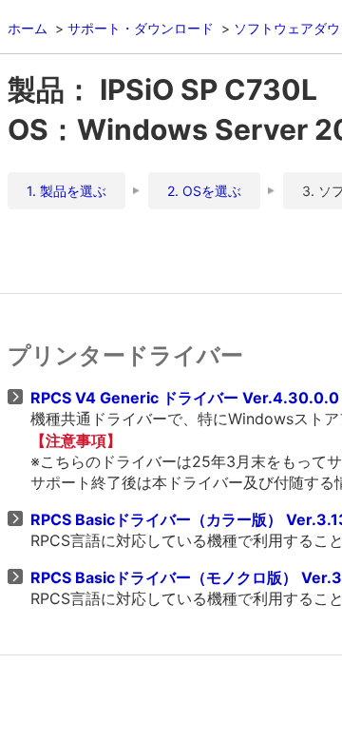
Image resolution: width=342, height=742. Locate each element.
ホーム (28, 28)
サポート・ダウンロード (140, 28)
